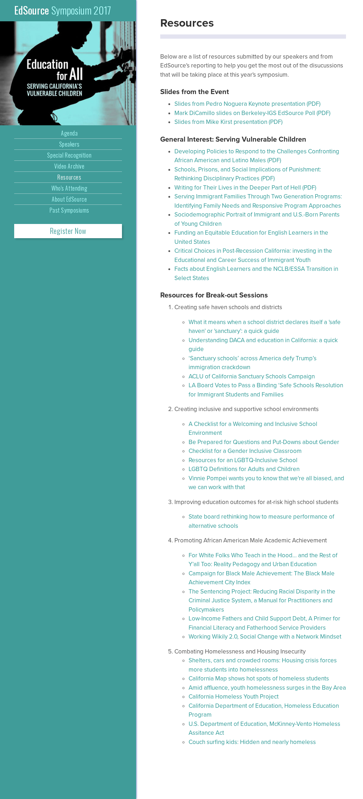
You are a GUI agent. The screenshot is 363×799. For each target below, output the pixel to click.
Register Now (68, 230)
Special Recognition (69, 155)
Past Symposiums (69, 210)
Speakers (69, 144)
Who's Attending (69, 188)
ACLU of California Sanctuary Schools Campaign (252, 376)
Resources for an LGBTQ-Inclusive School (243, 460)
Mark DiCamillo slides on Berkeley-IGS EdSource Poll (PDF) (252, 113)
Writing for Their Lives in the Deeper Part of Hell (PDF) (245, 187)
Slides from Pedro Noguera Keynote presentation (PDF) (247, 104)
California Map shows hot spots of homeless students (259, 678)
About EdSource (69, 199)
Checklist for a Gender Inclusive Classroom (245, 451)
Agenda (69, 133)
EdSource (62, 9)
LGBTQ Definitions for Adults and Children (244, 469)
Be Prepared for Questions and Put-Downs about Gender (264, 442)
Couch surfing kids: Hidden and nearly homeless (252, 742)
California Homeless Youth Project (234, 696)
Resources (69, 177)
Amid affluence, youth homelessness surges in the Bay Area (267, 687)
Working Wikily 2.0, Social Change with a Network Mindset (265, 636)
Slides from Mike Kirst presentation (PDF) (228, 122)
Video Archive (69, 166)
